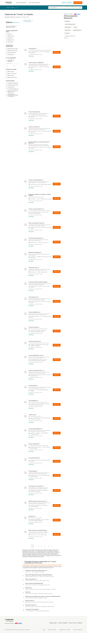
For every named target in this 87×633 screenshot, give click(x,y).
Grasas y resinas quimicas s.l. (36, 209)
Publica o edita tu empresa (75, 623)
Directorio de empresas (34, 2)
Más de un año (11, 77)
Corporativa (10, 54)
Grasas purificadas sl (34, 458)
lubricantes (67, 30)
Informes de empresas (21, 2)
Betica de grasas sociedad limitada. (37, 530)
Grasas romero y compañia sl (36, 62)
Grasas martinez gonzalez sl (35, 238)
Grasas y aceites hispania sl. (35, 180)
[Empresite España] (9, 3)
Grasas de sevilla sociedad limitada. (38, 282)
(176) (11, 40)
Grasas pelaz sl (32, 48)
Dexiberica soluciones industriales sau (36, 570)
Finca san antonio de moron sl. (36, 223)
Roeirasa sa (28, 587)
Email (9, 38)
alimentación (68, 27)
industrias (67, 21)
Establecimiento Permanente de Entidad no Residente (13, 95)
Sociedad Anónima (12, 85)
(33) (12, 50)
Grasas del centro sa (33, 327)
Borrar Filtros (15, 22)
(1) (13, 89)
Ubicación (10, 40)
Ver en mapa (31, 56)
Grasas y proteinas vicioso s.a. (36, 370)
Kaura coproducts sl (31, 579)
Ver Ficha (56, 52)
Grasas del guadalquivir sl (35, 428)
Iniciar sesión (77, 2)
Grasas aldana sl (32, 385)
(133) (11, 36)
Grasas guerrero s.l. (33, 297)
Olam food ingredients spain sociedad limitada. (38, 574)
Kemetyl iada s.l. (30, 600)
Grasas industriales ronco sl (35, 355)
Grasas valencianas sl (34, 111)
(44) (12, 52)
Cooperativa (10, 87)
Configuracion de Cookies (64, 629)
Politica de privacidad (77, 629)
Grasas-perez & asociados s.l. (36, 486)
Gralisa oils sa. (32, 414)
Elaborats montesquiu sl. (34, 252)
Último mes (10, 71)
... (48, 546)
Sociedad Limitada (12, 83)
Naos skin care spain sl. (32, 609)
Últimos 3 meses (11, 73)
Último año (10, 75)
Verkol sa (27, 592)
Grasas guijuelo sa (33, 400)
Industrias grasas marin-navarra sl (37, 501)
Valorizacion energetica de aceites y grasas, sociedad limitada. (42, 596)
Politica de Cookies (52, 629)
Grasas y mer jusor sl (34, 126)
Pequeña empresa (12, 48)
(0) (11, 71)
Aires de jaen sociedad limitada (34, 583)
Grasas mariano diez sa (34, 341)
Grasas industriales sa (34, 312)
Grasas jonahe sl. (32, 471)
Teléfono (10, 36)
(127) (10, 34)
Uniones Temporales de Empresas (13, 91)
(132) (10, 38)
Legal (44, 629)
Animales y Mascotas (70, 36)
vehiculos (67, 33)
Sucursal (9, 42)
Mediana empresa (11, 50)
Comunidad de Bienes (12, 89)
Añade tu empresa (67, 2)
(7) (11, 54)
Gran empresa (11, 52)
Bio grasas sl (31, 516)
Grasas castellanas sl (34, 443)
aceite (75, 27)
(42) (13, 85)
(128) (13, 83)
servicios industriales (70, 24)
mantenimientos (77, 30)
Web (9, 34)
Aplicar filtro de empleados (11, 61)
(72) (10, 42)
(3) (11, 87)
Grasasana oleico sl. (33, 267)
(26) (13, 48)
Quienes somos (53, 623)
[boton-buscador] (80, 7)
